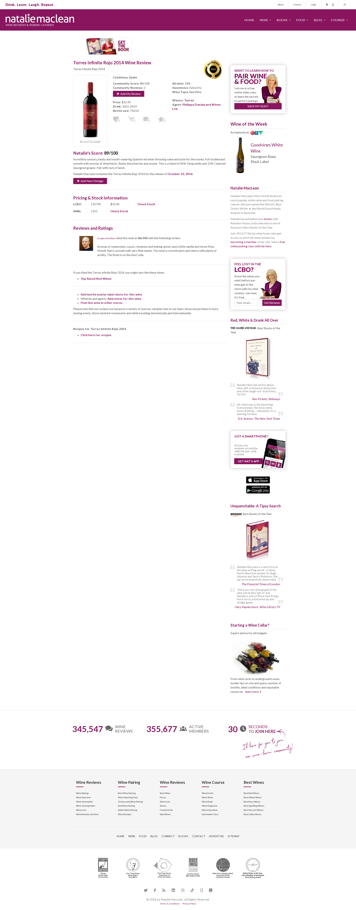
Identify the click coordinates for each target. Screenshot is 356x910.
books (268, 219)
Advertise (216, 836)
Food (300, 20)
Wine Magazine (209, 805)
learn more (252, 691)
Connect (168, 836)
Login (313, 4)
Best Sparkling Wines (254, 805)
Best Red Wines (251, 793)
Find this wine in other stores (102, 302)
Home (249, 20)
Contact (297, 4)
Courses (338, 20)
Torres (189, 100)
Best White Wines (253, 797)
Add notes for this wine (124, 298)
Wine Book (207, 801)
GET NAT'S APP (248, 461)
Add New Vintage (91, 181)
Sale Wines (165, 814)
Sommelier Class (210, 814)
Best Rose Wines (252, 801)
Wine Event (207, 793)
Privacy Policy (189, 903)
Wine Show (207, 797)
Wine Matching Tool (128, 797)
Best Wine (165, 793)
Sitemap (234, 836)
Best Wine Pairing (127, 793)
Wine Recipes (124, 814)
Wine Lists (81, 810)
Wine (264, 20)
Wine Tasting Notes (85, 805)
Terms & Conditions (170, 903)
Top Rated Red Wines (96, 278)
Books (282, 20)
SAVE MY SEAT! (258, 106)
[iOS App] (258, 479)
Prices (163, 797)
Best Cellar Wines (252, 814)
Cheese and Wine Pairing (130, 801)
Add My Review (130, 93)
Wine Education (209, 810)
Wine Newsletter (84, 801)
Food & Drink (166, 810)
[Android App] (258, 489)
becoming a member (243, 242)
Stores (163, 805)
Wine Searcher (83, 797)
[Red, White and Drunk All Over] (258, 359)
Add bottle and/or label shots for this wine (111, 294)
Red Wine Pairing (126, 805)
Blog (318, 20)
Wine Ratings (82, 793)
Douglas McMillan (106, 238)
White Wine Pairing (127, 810)
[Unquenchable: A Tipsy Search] (258, 541)
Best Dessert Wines (253, 810)
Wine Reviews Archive (87, 814)
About (281, 4)
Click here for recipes (96, 335)
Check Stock (146, 204)
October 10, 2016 (179, 174)
